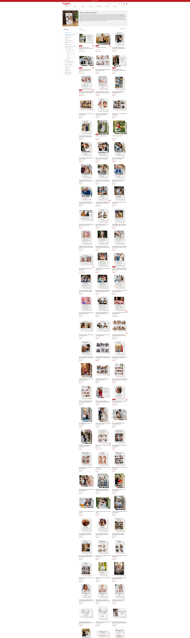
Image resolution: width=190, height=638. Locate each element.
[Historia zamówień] (121, 3)
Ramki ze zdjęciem (68, 37)
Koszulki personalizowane (69, 61)
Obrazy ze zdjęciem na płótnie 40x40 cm (71, 53)
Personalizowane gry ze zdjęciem (70, 46)
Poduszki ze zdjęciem (68, 64)
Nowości (115, 6)
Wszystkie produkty (68, 32)
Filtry (81, 28)
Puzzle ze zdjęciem (68, 35)
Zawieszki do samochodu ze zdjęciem (69, 43)
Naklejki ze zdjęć (67, 70)
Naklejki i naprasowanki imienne (70, 34)
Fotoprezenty (99, 6)
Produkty (74, 6)
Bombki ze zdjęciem (68, 72)
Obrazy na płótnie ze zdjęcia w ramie (71, 49)
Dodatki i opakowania (68, 73)
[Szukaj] (119, 3)
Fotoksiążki (67, 67)
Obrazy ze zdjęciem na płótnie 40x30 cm (71, 55)
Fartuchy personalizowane (69, 62)
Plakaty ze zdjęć (67, 59)
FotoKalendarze (67, 69)
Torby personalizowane (69, 65)
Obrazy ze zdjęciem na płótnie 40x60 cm (71, 57)
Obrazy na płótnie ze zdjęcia (70, 50)
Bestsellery (107, 6)
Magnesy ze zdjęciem (68, 40)
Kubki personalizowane (69, 44)
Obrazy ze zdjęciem (68, 47)
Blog (123, 6)
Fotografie (66, 38)
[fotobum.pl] (66, 3)
